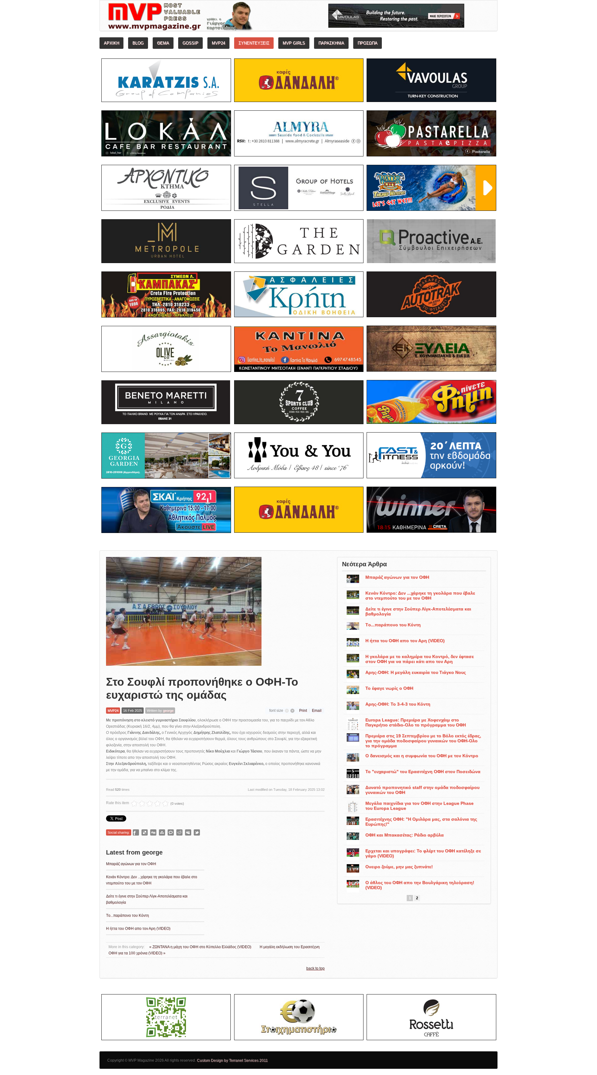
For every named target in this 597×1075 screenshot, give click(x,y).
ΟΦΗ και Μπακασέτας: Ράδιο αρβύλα (404, 834)
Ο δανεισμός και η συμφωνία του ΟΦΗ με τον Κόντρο (421, 755)
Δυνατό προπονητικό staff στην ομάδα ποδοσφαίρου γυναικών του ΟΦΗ (422, 790)
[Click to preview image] (183, 611)
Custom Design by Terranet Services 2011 (232, 1060)
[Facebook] (136, 832)
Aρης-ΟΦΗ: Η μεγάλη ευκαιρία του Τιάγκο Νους (415, 672)
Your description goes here (204, 17)
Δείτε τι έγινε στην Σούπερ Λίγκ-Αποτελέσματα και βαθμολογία (418, 611)
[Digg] (153, 832)
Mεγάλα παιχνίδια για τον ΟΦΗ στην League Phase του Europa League (419, 806)
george (168, 710)
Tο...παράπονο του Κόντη (127, 915)
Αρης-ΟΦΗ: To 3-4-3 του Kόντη (397, 704)
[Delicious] (144, 832)
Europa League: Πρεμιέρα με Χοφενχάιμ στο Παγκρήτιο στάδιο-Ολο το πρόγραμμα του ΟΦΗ (415, 722)
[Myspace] (188, 832)
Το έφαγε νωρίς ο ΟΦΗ (389, 688)
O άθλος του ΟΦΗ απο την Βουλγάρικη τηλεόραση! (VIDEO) (419, 885)
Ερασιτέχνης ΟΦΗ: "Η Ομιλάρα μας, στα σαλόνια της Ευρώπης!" (421, 822)
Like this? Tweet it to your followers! (197, 832)
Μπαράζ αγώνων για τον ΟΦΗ (131, 864)
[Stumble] (162, 832)
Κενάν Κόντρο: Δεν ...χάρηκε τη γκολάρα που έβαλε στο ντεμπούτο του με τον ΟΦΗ (420, 595)
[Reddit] (179, 832)
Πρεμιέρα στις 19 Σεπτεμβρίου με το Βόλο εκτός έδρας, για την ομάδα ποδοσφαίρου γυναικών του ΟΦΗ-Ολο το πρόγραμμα (423, 740)
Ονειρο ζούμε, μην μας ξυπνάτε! (399, 866)
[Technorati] (171, 832)
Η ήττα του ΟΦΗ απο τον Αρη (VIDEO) (138, 928)
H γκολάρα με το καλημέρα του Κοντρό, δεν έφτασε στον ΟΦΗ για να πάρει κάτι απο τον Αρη (419, 659)
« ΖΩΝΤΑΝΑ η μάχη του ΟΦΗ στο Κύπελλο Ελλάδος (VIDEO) (200, 947)
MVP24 (113, 710)
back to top (315, 968)
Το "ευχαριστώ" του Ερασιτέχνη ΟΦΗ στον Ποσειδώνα (422, 771)
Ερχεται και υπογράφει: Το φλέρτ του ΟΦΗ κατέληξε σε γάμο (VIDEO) (423, 853)
